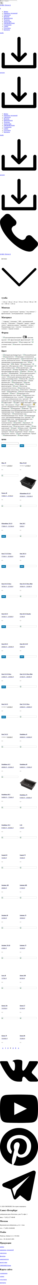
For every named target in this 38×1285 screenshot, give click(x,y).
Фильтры (6, 16)
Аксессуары (7, 21)
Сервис (6, 26)
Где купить (7, 28)
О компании (7, 25)
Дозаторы (7, 20)
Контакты (7, 30)
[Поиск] (1, 3)
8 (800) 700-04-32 (5, 5)
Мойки (6, 11)
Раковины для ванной (10, 13)
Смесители (7, 15)
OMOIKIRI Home (9, 23)
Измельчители (8, 18)
